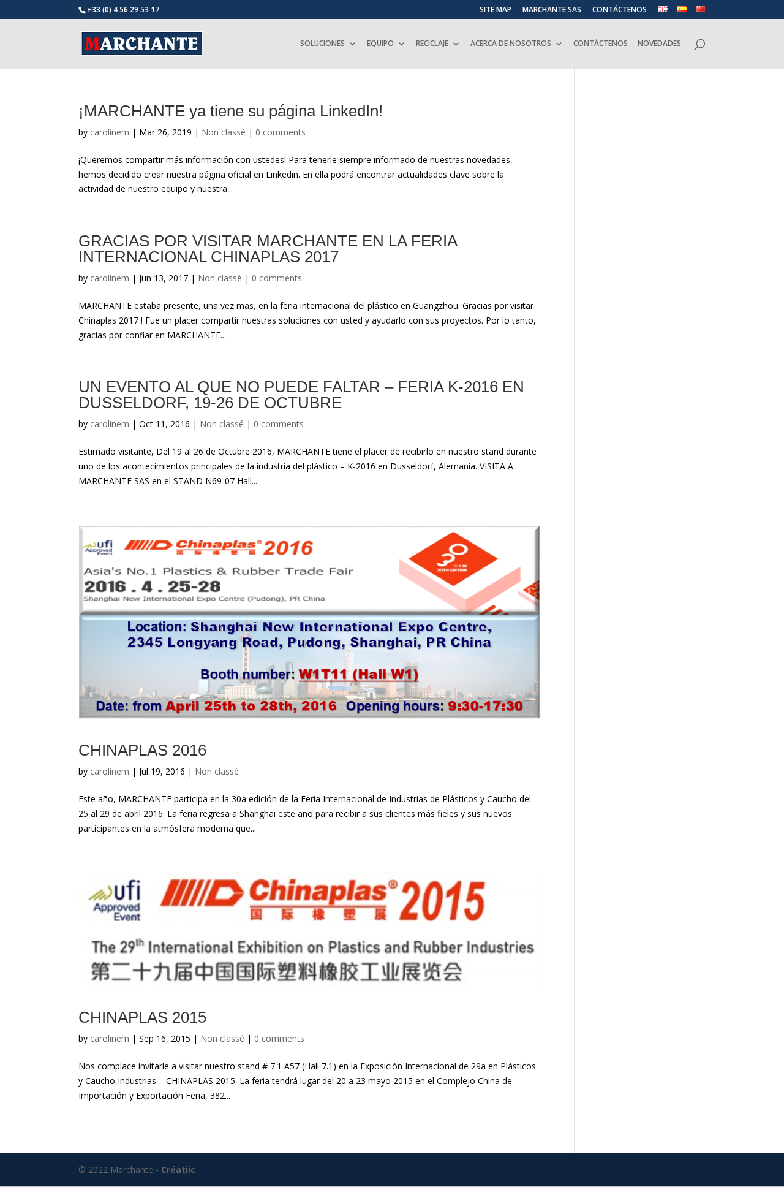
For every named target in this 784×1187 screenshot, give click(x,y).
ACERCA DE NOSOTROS (510, 43)
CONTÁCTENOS (619, 10)
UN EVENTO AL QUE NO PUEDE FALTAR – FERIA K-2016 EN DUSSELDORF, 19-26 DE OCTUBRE (301, 394)
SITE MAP (495, 10)
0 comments (280, 132)
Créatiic (178, 1169)
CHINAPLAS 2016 (142, 750)
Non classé (224, 132)
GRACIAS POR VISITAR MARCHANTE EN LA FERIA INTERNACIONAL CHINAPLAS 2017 (267, 249)
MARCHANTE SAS (551, 10)
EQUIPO (380, 43)
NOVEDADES (659, 43)
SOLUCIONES (322, 43)
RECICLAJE (432, 43)
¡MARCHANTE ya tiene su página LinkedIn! (230, 111)
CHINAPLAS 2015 (142, 1017)
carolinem (109, 132)
